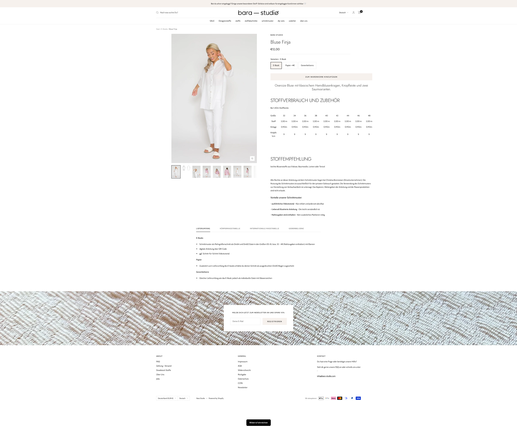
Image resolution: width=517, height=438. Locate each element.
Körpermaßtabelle (230, 228)
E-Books (164, 29)
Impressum (242, 361)
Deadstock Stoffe (163, 370)
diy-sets (281, 21)
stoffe (237, 21)
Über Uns (160, 374)
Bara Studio (276, 35)
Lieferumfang (203, 228)
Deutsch (342, 12)
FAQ (158, 361)
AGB (240, 366)
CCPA (240, 383)
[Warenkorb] (359, 12)
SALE (212, 21)
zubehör (292, 21)
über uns (303, 21)
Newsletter (242, 387)
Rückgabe (242, 374)
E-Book (276, 65)
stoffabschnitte (251, 21)
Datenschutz (243, 379)
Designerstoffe (225, 21)
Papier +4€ (290, 65)
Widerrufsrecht (244, 370)
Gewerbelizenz (307, 65)
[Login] (353, 12)
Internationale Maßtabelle (264, 228)
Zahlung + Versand (163, 366)
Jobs (158, 379)
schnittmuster (267, 21)
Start (158, 29)
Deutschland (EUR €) (165, 398)
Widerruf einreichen (258, 422)
